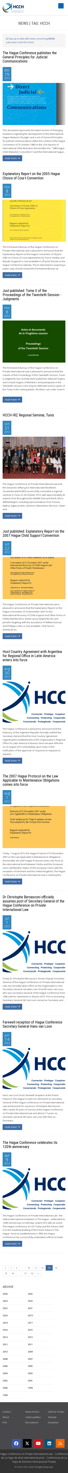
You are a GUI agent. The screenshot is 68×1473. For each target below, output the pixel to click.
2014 (5, 1337)
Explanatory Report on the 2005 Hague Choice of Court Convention (31, 176)
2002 (5, 1380)
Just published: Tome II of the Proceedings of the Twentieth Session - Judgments (32, 294)
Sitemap (52, 1417)
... (22, 1267)
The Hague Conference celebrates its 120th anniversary (30, 1144)
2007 (30, 1358)
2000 (5, 1387)
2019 (30, 1315)
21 (25, 1273)
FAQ (5, 1422)
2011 (30, 1344)
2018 (5, 1322)
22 (32, 1273)
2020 (5, 1315)
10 (29, 1267)
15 (6, 1273)
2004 (5, 1373)
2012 (5, 1344)
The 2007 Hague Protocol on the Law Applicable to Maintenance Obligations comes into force (31, 780)
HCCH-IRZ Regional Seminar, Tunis (28, 415)
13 (49, 1267)
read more (11, 158)
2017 (30, 1322)
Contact (7, 1411)
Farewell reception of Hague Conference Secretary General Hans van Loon (32, 1024)
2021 (30, 1308)
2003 (30, 1373)
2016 (5, 1329)
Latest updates (33, 1417)
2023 (30, 1300)
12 (42, 1267)
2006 (5, 1366)
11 (35, 1267)
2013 (30, 1337)
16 (13, 1273)
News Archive (32, 1411)
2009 (30, 1351)
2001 (30, 1380)
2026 (5, 1293)
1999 (30, 1387)
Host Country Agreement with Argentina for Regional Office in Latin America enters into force (32, 655)
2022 (5, 1308)
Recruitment (31, 1422)
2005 (30, 1366)
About (6, 1417)
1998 (5, 1395)
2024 (5, 1300)
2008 (5, 1358)
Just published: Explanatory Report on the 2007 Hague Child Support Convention (33, 533)
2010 (5, 1351)
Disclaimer (53, 1422)
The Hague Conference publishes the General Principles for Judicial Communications (30, 57)
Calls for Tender (56, 1411)
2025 (30, 1293)
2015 (30, 1329)
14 (56, 1267)
